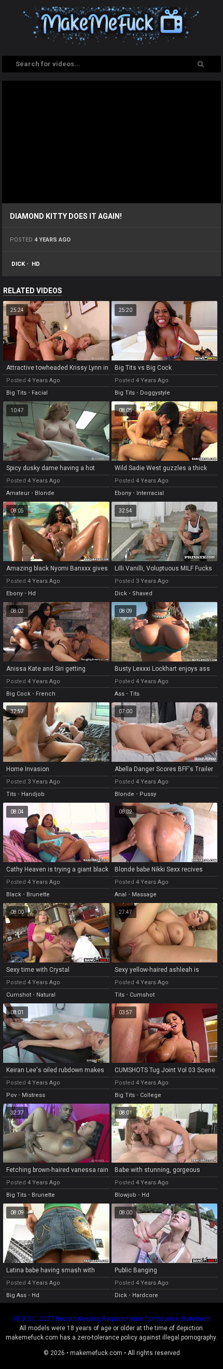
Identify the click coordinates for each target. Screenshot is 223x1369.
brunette (38, 894)
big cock (18, 693)
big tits (16, 392)
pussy (148, 794)
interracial (150, 493)
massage (144, 894)
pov (11, 1095)
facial (40, 392)
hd (36, 264)
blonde (44, 493)
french (45, 693)
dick (18, 264)
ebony (123, 493)
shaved (142, 593)
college (150, 1095)
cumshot (18, 994)
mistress (33, 1095)
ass (119, 693)
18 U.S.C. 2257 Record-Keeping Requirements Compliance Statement (111, 1318)
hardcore (145, 1295)
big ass (16, 1295)
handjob (33, 794)
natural (45, 994)
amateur (18, 493)
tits (135, 693)
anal (121, 894)
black (13, 894)
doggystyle (155, 392)
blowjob (125, 1195)
